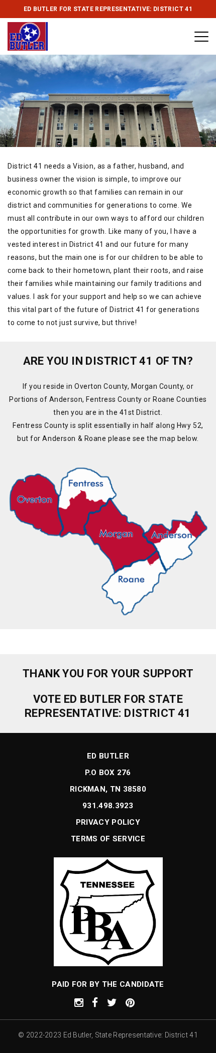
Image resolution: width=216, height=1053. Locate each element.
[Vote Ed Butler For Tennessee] (28, 36)
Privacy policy (108, 822)
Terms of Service (108, 838)
